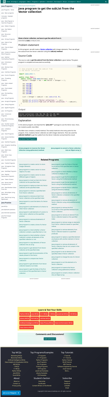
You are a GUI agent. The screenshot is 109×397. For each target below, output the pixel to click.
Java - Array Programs (7, 98)
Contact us (16, 383)
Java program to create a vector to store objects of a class (32, 171)
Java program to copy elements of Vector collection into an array (32, 244)
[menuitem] (8, 1)
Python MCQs (24, 314)
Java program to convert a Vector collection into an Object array (66, 274)
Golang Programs (42, 366)
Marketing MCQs (16, 356)
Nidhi (28, 40)
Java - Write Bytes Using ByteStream (8, 193)
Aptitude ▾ (42, 1)
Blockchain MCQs (16, 358)
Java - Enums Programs (8, 75)
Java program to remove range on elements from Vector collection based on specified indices (66, 224)
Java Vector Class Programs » (28, 139)
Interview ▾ (50, 1)
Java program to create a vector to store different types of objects (32, 176)
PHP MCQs (34, 318)
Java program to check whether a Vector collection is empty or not (65, 173)
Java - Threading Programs (6, 79)
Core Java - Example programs (7, 17)
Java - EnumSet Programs (8, 160)
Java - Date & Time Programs (6, 43)
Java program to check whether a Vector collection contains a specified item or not (32, 231)
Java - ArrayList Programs (8, 101)
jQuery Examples (41, 373)
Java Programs (31, 5)
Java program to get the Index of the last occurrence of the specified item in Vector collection (65, 166)
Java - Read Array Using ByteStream (8, 198)
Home (8, 1)
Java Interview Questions (8, 212)
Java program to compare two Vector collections (31, 259)
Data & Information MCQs (64, 323)
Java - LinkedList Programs (6, 129)
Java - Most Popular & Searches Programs (7, 22)
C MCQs (52, 314)
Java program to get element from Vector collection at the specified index (32, 249)
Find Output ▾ (58, 1)
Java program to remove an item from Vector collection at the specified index (31, 197)
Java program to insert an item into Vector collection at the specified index (32, 181)
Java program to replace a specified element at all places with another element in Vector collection (66, 239)
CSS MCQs (73, 314)
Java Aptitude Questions (8, 209)
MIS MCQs (16, 364)
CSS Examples (41, 375)
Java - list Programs (6, 111)
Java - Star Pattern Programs (6, 30)
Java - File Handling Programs (6, 94)
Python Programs (42, 360)
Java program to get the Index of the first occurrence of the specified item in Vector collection (32, 271)
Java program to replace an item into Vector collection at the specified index (33, 186)
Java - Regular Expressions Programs (7, 175)
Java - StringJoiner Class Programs (8, 167)
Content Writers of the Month (41, 386)
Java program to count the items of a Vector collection (33, 202)
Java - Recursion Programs (6, 35)
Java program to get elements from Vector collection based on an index (33, 265)
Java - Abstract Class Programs (7, 68)
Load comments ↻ (50, 339)
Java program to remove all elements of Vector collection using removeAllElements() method (66, 202)
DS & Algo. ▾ (14, 1)
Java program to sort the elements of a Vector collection (64, 263)
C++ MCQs (44, 314)
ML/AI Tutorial (67, 362)
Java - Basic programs (7, 13)
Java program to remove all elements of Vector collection (32, 220)
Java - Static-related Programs (7, 84)
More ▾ (79, 1)
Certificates (42, 383)
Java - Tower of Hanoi (7, 179)
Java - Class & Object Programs (7, 48)
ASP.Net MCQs (45, 318)
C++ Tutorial (67, 358)
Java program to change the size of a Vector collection (66, 258)
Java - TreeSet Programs (8, 163)
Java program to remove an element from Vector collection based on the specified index (65, 217)
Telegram (67, 381)
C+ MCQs (17, 369)
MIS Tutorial (67, 364)
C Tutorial (67, 356)
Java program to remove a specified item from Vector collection (32, 192)
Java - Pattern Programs (8, 26)
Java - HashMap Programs (8, 171)
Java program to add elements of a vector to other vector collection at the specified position (33, 214)
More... (67, 371)
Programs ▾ (35, 1)
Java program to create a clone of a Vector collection (32, 226)
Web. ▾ (29, 1)
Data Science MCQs (26, 327)
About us (17, 381)
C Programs (42, 356)
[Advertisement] (31, 24)
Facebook (67, 383)
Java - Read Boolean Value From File (8, 188)
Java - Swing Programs (7, 104)
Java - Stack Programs (7, 134)
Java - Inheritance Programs (6, 63)
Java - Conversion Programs (6, 115)
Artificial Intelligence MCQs (29, 323)
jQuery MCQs (24, 318)
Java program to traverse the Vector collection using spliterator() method (63, 269)
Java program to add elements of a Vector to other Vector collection (33, 208)
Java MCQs (4, 206)
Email (67, 388)
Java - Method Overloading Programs (7, 58)
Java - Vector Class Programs (6, 156)
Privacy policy (16, 386)
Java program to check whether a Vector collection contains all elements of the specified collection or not (32, 237)
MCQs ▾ (65, 1)
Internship (41, 381)
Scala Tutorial (67, 369)
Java (24, 5)
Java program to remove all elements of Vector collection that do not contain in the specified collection (65, 246)
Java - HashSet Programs (8, 142)
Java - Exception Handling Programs (8, 146)
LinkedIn (67, 386)
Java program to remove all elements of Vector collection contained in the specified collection (65, 195)
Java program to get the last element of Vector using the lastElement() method (64, 183)
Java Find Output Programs (6, 216)
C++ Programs (41, 358)
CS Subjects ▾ (72, 1)
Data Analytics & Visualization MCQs (16, 362)
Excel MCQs (16, 375)
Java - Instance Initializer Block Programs (8, 53)
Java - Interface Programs (8, 72)
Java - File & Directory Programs (7, 120)
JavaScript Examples (42, 371)
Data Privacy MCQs (46, 323)
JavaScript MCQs (62, 314)
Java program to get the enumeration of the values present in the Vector (33, 254)
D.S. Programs (41, 364)
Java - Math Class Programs (6, 151)
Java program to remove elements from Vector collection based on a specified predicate (64, 232)
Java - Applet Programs (7, 107)
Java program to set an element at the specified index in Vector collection (64, 253)
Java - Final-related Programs (6, 89)
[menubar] (43, 1)
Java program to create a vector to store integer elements (32, 165)
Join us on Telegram (9, 393)
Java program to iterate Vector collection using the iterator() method (65, 189)
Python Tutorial (67, 360)
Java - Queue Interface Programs (7, 138)
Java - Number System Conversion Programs (7, 124)
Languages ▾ (22, 1)
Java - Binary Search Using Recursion (7, 183)
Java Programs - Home (7, 10)
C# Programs (42, 369)
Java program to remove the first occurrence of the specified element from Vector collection (65, 210)
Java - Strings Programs (8, 39)
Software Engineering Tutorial (67, 366)
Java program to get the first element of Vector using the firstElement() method (64, 178)
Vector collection (46, 49)
